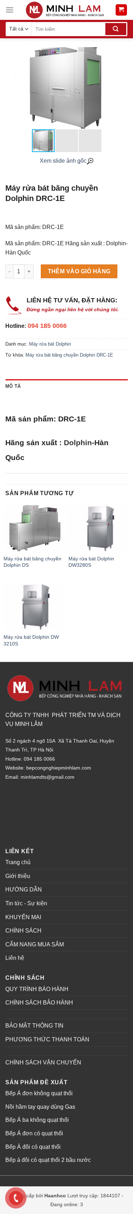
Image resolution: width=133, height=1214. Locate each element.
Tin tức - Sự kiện (26, 903)
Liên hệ (14, 958)
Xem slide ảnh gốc (63, 161)
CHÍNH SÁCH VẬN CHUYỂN (43, 1062)
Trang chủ (18, 862)
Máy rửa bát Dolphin (50, 344)
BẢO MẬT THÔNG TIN (34, 1026)
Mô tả (13, 386)
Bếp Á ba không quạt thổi (37, 1120)
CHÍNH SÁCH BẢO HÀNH (39, 1003)
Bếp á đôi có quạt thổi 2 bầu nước (48, 1160)
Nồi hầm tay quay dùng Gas (40, 1107)
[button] (121, 88)
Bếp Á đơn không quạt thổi (39, 1093)
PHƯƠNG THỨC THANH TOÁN (47, 1039)
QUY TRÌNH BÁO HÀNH (36, 989)
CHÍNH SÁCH (23, 931)
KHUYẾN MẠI (23, 917)
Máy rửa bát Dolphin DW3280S (91, 562)
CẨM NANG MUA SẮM (34, 944)
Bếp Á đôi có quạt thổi (33, 1147)
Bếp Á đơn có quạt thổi (34, 1133)
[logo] (64, 10)
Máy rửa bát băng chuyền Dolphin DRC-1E (69, 355)
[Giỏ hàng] (121, 10)
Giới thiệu (17, 876)
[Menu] (9, 9)
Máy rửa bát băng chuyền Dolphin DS (32, 562)
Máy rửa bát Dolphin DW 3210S (31, 640)
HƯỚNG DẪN (23, 889)
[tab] (66, 386)
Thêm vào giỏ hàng (79, 271)
